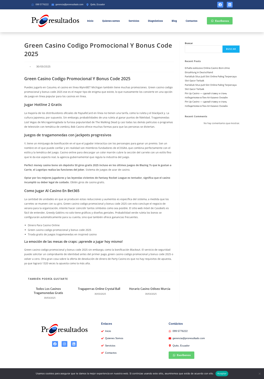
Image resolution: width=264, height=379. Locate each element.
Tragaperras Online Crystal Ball (99, 289)
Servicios (134, 20)
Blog (174, 20)
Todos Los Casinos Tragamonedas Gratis (48, 291)
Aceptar (221, 373)
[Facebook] (220, 5)
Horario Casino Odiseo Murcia (149, 289)
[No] (259, 373)
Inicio (90, 20)
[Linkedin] (230, 5)
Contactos (191, 20)
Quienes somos (111, 20)
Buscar (189, 43)
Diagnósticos (155, 20)
